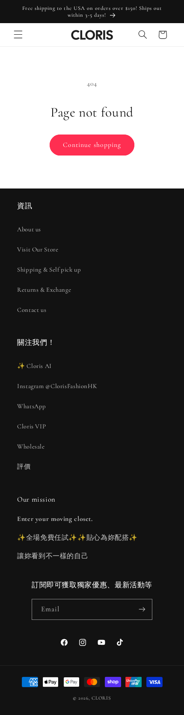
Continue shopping (92, 145)
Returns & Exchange (44, 289)
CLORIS (101, 698)
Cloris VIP (31, 426)
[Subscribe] (142, 609)
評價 (23, 466)
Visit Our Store (37, 249)
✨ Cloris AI (34, 366)
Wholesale (31, 446)
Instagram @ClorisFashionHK (57, 386)
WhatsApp (31, 406)
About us (29, 229)
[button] (18, 35)
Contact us (31, 310)
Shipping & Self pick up (49, 269)
